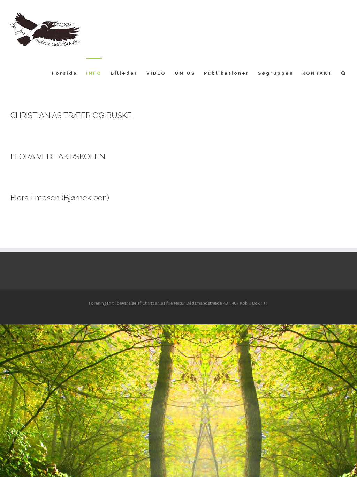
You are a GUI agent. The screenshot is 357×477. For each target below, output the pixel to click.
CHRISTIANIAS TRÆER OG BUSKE (71, 115)
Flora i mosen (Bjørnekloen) (59, 197)
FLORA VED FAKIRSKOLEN (57, 156)
